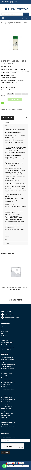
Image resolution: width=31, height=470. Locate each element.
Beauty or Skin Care (6, 411)
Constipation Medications (8, 427)
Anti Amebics (4, 375)
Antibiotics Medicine (6, 397)
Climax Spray (4, 424)
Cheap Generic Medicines (8, 422)
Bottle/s (3, 95)
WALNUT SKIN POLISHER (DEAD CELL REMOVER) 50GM (15, 287)
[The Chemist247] (15, 8)
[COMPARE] (2, 103)
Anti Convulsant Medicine (8, 382)
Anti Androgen (5, 378)
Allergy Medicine (5, 362)
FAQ (2, 338)
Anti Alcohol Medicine (6, 373)
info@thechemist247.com (8, 3)
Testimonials (4, 331)
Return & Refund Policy (7, 342)
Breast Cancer (5, 420)
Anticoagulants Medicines (8, 399)
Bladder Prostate (5, 415)
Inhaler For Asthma (6, 408)
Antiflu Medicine (5, 404)
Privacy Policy (4, 340)
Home (2, 326)
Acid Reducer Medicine (7, 357)
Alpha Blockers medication (8, 364)
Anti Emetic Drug (5, 384)
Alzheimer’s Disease (6, 366)
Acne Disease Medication (7, 359)
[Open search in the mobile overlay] (15, 14)
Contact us (4, 336)
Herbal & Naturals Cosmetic (11, 22)
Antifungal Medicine (6, 406)
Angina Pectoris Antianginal (8, 368)
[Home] (1, 22)
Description (7, 118)
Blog (2, 333)
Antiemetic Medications (7, 402)
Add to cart (15, 99)
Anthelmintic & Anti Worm (8, 371)
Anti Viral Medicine (6, 395)
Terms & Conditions (6, 345)
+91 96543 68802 (8, 1)
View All (3, 429)
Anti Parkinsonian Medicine (8, 389)
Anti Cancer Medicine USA (8, 380)
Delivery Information (6, 349)
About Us (3, 329)
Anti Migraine (4, 387)
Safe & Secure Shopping (7, 347)
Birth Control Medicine (7, 413)
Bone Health (4, 417)
